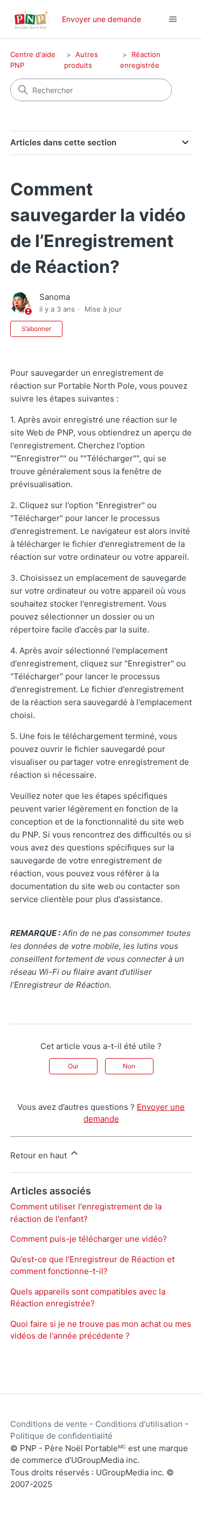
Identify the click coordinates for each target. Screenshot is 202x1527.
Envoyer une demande (101, 19)
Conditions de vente (48, 1424)
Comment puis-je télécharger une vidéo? (88, 1239)
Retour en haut (39, 1155)
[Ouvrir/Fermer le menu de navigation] (173, 19)
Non (129, 1066)
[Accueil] (30, 19)
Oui (73, 1066)
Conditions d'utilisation (139, 1424)
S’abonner (36, 329)
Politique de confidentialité (61, 1436)
